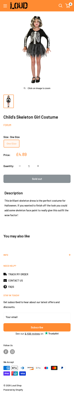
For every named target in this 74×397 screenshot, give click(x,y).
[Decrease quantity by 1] (19, 166)
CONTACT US (15, 280)
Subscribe (37, 327)
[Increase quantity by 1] (38, 166)
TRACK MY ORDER (18, 274)
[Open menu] (5, 5)
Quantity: (8, 166)
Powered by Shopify (13, 389)
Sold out (37, 178)
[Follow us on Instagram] (12, 351)
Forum (7, 125)
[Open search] (60, 6)
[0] (68, 6)
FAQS (11, 286)
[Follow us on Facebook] (5, 351)
